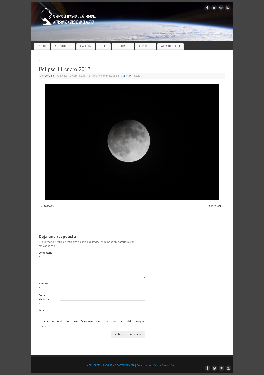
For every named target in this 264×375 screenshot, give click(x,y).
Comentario (44, 254)
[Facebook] (207, 8)
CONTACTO (145, 46)
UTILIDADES (122, 46)
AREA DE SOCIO (170, 46)
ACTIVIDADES (63, 46)
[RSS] (228, 8)
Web (41, 310)
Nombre (43, 285)
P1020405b (215, 206)
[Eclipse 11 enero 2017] (132, 142)
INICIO (42, 46)
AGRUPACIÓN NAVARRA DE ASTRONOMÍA (110, 365)
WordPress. (170, 365)
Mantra (157, 365)
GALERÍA (85, 46)
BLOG (103, 46)
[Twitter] (214, 8)
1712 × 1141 (126, 75)
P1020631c (48, 206)
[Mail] (221, 8)
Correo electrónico (44, 299)
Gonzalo (49, 75)
